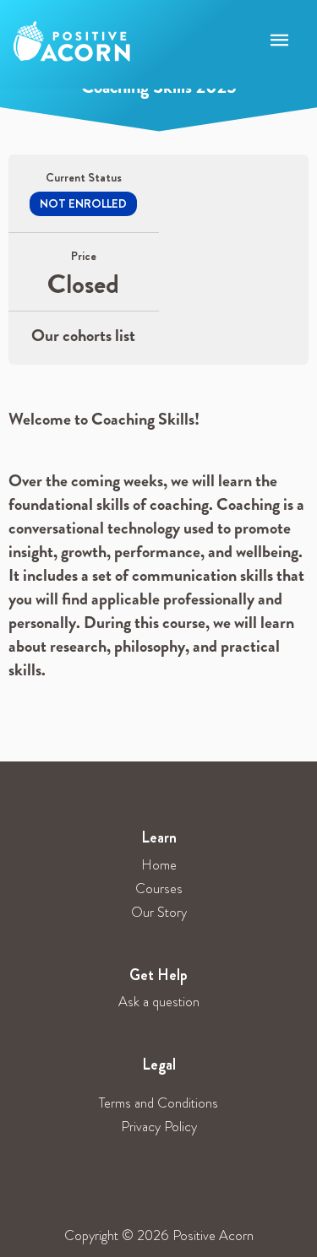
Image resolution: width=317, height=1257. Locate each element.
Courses (159, 888)
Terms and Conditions (158, 1103)
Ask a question (158, 1001)
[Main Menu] (279, 41)
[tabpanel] (158, 553)
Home (159, 865)
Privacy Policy (159, 1126)
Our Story (159, 912)
